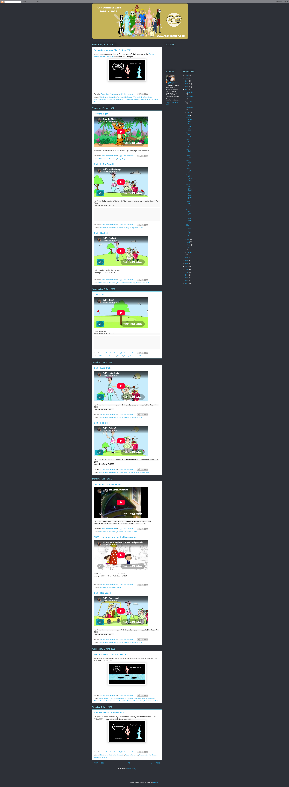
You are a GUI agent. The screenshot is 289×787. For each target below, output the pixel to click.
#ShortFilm (154, 99)
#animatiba (112, 755)
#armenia (120, 97)
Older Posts (155, 763)
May (188, 239)
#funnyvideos (134, 228)
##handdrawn (103, 698)
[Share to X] (143, 94)
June (188, 115)
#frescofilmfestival (100, 99)
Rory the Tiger (101, 114)
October (189, 101)
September (189, 108)
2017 (187, 266)
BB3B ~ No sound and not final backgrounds (115, 537)
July (188, 112)
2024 (187, 81)
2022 (187, 87)
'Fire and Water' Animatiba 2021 (109, 713)
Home (127, 763)
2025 (187, 78)
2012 (187, 281)
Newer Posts (99, 763)
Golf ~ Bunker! (101, 233)
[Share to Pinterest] (147, 94)
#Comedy (120, 228)
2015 (187, 272)
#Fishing (127, 472)
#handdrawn (111, 99)
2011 (187, 283)
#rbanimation (119, 99)
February (189, 248)
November (190, 97)
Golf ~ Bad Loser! (102, 593)
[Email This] (138, 94)
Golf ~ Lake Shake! (103, 368)
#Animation (112, 97)
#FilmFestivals (137, 97)
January (189, 252)
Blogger (155, 782)
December (190, 92)
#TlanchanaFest (138, 701)
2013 (187, 278)
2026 (187, 75)
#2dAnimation (103, 97)
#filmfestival (128, 97)
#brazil (127, 755)
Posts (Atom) (131, 768)
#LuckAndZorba (132, 532)
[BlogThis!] (140, 94)
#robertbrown (129, 99)
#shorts (96, 102)
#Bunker (119, 283)
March (189, 245)
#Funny (126, 228)
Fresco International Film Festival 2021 (112, 50)
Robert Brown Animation (172, 83)
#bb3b (119, 588)
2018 (187, 263)
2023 (187, 84)
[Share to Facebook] (145, 94)
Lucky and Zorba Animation (107, 484)
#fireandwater (147, 97)
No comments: (129, 94)
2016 (187, 269)
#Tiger (124, 159)
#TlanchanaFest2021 (151, 701)
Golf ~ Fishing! (101, 423)
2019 (187, 261)
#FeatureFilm (121, 532)
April (188, 242)
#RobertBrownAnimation (142, 99)
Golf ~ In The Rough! (104, 164)
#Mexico (96, 701)
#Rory (119, 159)
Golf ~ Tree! (99, 295)
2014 (187, 275)
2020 (187, 258)
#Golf (141, 228)
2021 (187, 90)
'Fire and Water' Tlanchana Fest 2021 (111, 654)
